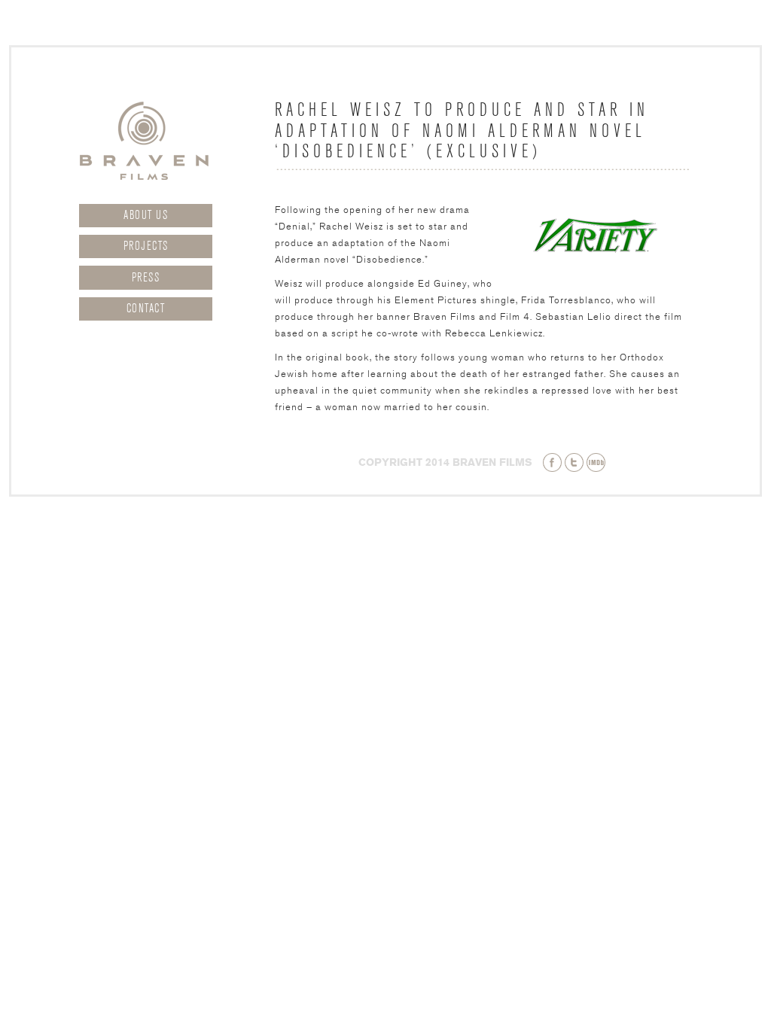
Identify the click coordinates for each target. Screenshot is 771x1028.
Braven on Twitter (574, 462)
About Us (145, 215)
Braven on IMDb (596, 462)
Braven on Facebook (552, 462)
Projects (146, 246)
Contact (146, 308)
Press (146, 277)
